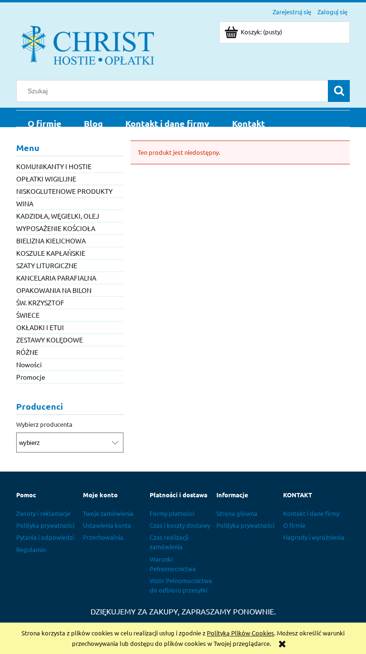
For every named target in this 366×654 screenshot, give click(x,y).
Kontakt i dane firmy (311, 513)
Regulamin (31, 549)
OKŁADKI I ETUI (40, 327)
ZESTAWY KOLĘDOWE (49, 339)
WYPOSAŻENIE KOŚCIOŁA (55, 228)
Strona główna (236, 513)
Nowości (29, 364)
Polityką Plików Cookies (240, 633)
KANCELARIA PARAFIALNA (56, 277)
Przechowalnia (103, 537)
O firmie (294, 525)
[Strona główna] (87, 44)
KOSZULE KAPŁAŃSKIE (50, 253)
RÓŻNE (27, 352)
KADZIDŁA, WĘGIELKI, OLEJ (57, 215)
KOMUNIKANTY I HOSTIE (54, 166)
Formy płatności (172, 513)
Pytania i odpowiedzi (45, 537)
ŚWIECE (28, 315)
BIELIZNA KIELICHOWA (51, 240)
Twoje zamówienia (108, 513)
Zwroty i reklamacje (43, 513)
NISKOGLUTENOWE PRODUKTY (64, 191)
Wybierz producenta (44, 424)
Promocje (30, 376)
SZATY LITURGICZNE (46, 265)
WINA (24, 203)
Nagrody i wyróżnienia (314, 537)
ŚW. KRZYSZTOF (40, 302)
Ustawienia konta (107, 525)
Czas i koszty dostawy (180, 525)
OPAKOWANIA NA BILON (54, 290)
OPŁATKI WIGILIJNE (46, 178)
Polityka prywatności (45, 525)
